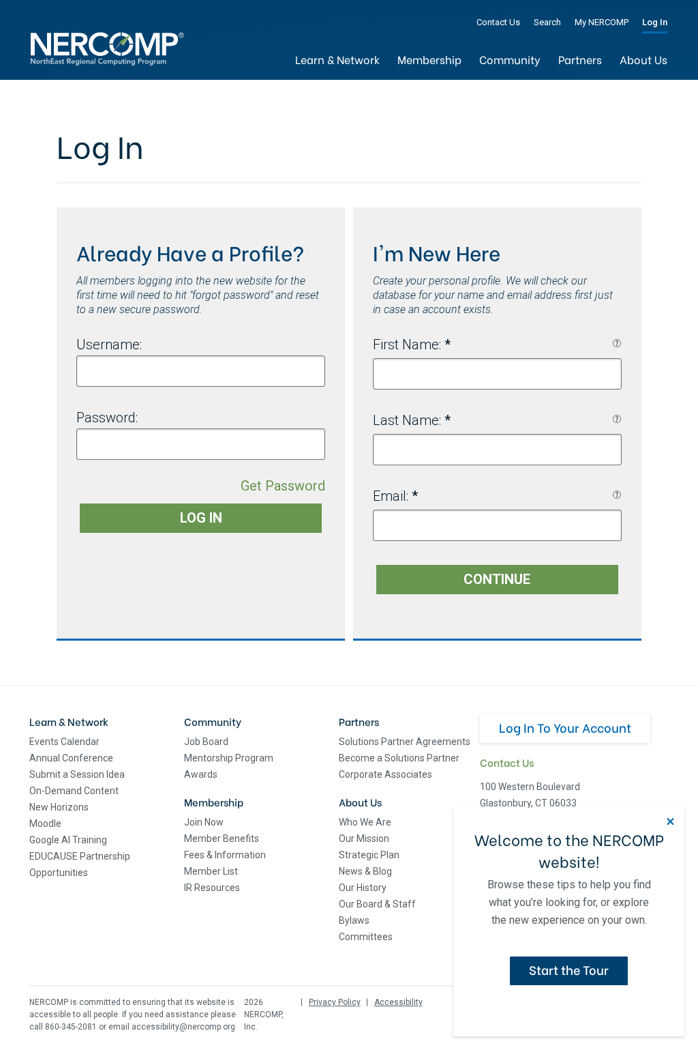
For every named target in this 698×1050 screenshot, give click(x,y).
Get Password (283, 486)
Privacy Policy (335, 1002)
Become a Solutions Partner (399, 758)
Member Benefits (221, 838)
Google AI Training (68, 839)
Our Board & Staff (377, 904)
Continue (497, 579)
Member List (211, 871)
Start (569, 969)
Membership (429, 59)
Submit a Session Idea (77, 774)
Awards (200, 774)
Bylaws (354, 920)
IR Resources (212, 887)
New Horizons (59, 807)
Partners (580, 59)
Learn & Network (337, 59)
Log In (654, 22)
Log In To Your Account (565, 727)
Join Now (204, 822)
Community (510, 59)
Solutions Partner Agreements (404, 741)
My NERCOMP (601, 22)
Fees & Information (225, 854)
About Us (643, 59)
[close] (670, 822)
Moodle (45, 823)
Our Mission (364, 838)
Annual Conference (71, 758)
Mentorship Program (228, 758)
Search (547, 22)
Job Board (206, 741)
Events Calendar (64, 741)
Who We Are (365, 822)
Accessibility (398, 1002)
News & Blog (365, 871)
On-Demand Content (74, 790)
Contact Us (498, 22)
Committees (366, 936)
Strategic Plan (369, 854)
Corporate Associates (385, 774)
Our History (362, 887)
